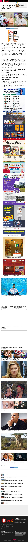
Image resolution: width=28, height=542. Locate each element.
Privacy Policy (3, 535)
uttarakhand (16, 534)
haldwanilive (24, 533)
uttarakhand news (17, 532)
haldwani (19, 534)
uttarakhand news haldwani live (18, 533)
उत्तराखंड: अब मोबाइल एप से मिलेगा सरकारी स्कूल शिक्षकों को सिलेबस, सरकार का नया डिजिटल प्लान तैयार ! (7, 533)
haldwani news (23, 534)
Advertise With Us (3, 534)
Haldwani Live (14, 539)
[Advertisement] (14, 510)
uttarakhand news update (23, 532)
